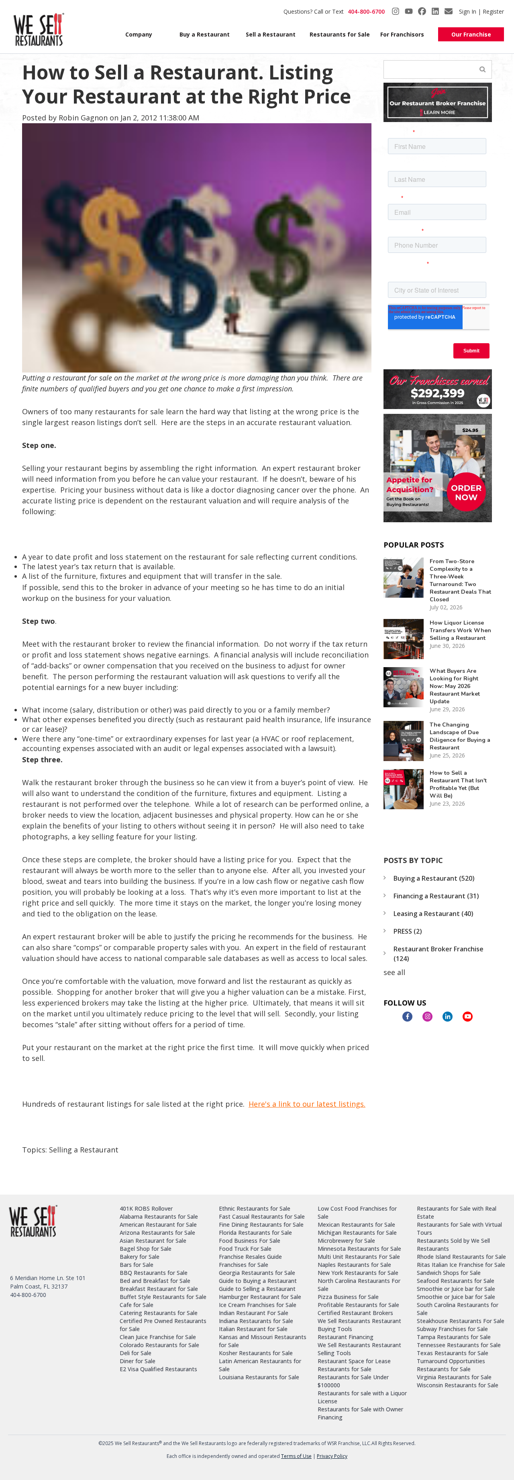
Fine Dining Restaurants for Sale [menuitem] (261, 1224)
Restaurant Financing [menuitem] (345, 1337)
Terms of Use (296, 1456)
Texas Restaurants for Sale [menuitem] (452, 1353)
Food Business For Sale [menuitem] (249, 1240)
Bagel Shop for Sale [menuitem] (145, 1248)
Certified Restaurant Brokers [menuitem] (355, 1313)
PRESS (408, 931)
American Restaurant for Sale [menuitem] (158, 1224)
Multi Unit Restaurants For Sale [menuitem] (359, 1256)
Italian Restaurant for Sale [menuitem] (253, 1329)
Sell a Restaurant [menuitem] (271, 34)
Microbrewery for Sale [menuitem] (346, 1240)
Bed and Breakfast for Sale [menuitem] (155, 1281)
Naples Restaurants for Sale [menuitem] (354, 1264)
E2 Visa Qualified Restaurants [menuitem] (158, 1369)
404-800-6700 (366, 11)
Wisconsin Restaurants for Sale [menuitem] (457, 1385)
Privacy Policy (332, 1456)
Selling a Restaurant (83, 1149)
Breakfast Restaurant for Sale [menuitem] (159, 1289)
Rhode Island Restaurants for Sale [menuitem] (461, 1256)
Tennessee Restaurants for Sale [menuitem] (459, 1345)
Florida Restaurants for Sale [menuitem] (255, 1232)
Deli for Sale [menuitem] (135, 1353)
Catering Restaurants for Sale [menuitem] (159, 1313)
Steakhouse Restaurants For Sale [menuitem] (460, 1321)
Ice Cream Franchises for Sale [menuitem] (257, 1305)
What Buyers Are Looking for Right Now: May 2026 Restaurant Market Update (455, 686)
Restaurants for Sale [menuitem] (338, 34)
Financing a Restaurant (436, 896)
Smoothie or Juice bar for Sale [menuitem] (456, 1289)
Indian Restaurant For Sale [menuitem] (253, 1313)
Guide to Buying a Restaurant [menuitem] (258, 1281)
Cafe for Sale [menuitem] (136, 1305)
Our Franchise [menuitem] (471, 34)
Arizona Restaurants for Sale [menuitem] (157, 1232)
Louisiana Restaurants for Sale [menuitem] (259, 1377)
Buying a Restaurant (434, 878)
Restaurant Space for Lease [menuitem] (354, 1361)
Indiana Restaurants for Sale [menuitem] (256, 1321)
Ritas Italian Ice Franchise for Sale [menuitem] (461, 1264)
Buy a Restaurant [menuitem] (204, 34)
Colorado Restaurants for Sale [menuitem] (159, 1345)
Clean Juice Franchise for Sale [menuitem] (158, 1337)
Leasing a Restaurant (433, 913)
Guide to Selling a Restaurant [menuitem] (257, 1289)
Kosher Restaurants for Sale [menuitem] (256, 1353)
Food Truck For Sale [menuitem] (245, 1248)
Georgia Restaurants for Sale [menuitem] (257, 1272)
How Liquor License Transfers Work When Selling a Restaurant (460, 630)
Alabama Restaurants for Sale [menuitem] (159, 1216)
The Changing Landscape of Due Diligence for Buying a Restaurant (460, 736)
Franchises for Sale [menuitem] (243, 1264)
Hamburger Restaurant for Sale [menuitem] (260, 1297)
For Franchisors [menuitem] (402, 34)
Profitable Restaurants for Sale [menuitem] (358, 1305)
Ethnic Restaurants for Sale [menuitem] (254, 1208)
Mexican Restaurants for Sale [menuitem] (356, 1224)
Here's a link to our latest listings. (307, 1104)
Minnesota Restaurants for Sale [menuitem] (359, 1248)
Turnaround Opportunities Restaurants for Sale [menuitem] (451, 1365)
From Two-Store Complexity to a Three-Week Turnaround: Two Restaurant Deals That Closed (460, 580)
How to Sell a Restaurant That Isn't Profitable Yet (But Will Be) (458, 784)
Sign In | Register (481, 11)
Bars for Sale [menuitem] (136, 1264)
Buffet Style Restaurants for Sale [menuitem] (163, 1297)
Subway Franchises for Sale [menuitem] (452, 1329)
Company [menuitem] (138, 34)
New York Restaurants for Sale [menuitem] (358, 1272)
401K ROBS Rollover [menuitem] (146, 1208)
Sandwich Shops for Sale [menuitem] (449, 1272)
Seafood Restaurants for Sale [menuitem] (455, 1281)
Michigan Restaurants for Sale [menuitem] (357, 1232)
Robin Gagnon (83, 117)
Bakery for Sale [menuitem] (139, 1256)
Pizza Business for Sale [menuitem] (348, 1297)
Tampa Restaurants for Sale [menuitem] (454, 1337)
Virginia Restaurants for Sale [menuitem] (454, 1377)
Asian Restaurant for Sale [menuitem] (153, 1240)
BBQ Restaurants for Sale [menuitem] (154, 1272)
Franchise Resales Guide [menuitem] (250, 1256)
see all (394, 972)
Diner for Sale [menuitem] (137, 1361)
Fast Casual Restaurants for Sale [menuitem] (262, 1216)
